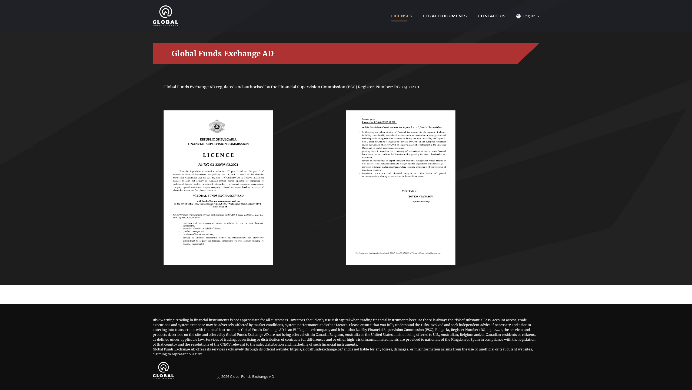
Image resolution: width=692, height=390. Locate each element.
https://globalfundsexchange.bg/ (316, 349)
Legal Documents (445, 15)
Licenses (401, 15)
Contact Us (491, 15)
